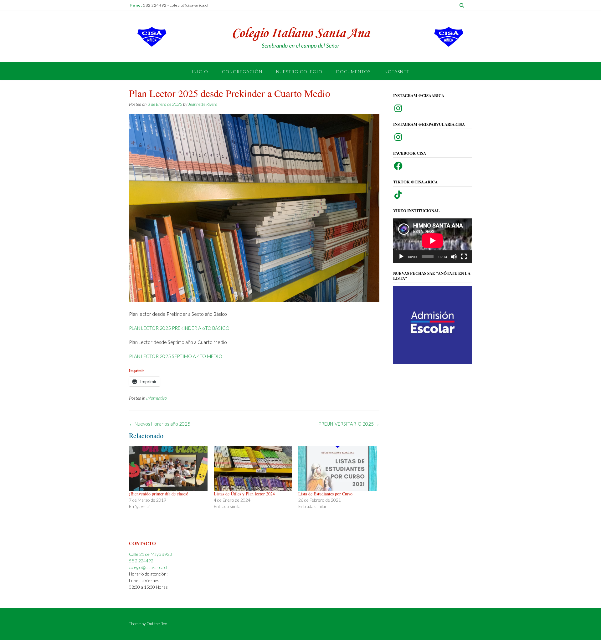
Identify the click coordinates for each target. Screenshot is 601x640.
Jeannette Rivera (202, 104)
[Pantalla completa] (464, 256)
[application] (432, 240)
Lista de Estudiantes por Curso (325, 494)
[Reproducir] (401, 256)
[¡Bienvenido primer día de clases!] (168, 468)
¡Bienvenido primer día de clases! (158, 494)
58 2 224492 (141, 560)
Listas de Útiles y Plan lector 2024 (244, 494)
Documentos (353, 71)
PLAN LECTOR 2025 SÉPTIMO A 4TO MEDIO (175, 356)
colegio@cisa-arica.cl (148, 567)
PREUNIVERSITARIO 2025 (348, 424)
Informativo (156, 398)
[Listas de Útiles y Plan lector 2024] (253, 468)
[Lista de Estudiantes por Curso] (337, 468)
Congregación (242, 71)
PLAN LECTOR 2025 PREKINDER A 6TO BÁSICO (179, 328)
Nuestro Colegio (299, 71)
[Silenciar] (454, 256)
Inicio (200, 71)
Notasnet (396, 71)
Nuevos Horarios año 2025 (159, 424)
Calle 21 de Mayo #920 (150, 554)
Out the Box (156, 623)
